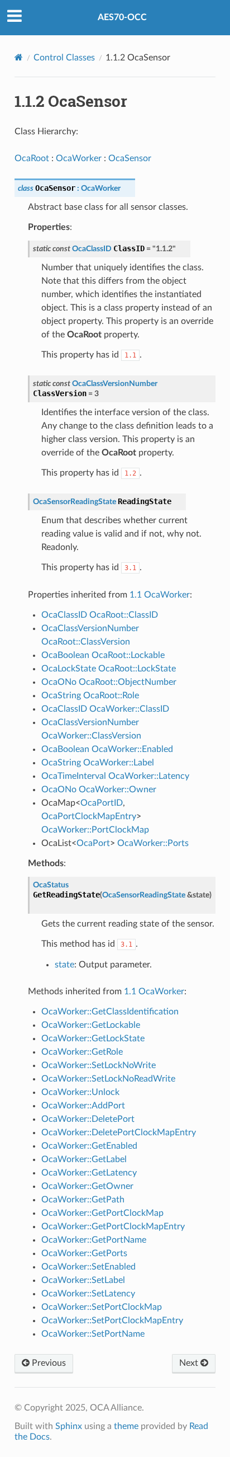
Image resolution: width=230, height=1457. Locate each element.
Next (189, 1363)
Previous (48, 1363)
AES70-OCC (122, 17)
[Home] (19, 57)
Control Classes (64, 57)
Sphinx (68, 1426)
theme (126, 1426)
